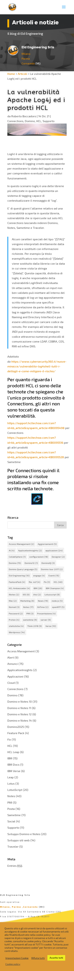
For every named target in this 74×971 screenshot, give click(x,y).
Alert (10, 657)
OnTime (42, 607)
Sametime (14, 815)
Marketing (27, 600)
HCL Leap (13, 752)
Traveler (12, 846)
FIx (47, 582)
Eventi (53, 575)
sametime (30, 619)
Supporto (48, 121)
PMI (30, 613)
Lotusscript (52, 594)
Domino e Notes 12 (19, 714)
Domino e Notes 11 (19, 708)
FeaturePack (17, 582)
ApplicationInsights (30, 550)
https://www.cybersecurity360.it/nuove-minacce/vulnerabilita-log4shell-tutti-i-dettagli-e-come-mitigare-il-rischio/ (36, 366)
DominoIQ (48, 563)
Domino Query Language (23, 569)
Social (11, 821)
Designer (58, 556)
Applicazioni (15, 676)
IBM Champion (55, 588)
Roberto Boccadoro (23, 116)
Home (11, 73)
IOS (26, 594)
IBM (38, 588)
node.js (57, 600)
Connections (15, 121)
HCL (38, 121)
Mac (13, 600)
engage (39, 575)
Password (16, 613)
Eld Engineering (19, 575)
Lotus (11, 783)
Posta (11, 808)
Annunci (12, 663)
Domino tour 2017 (52, 569)
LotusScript (14, 789)
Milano (26, 53)
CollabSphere (17, 556)
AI (12, 550)
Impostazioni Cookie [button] (17, 958)
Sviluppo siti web (18, 840)
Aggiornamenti (47, 544)
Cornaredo (28, 63)
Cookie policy (12, 964)
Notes (28, 607)
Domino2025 (15, 726)
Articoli (22, 73)
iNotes (14, 594)
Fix (9, 739)
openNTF (58, 607)
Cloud (11, 682)
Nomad (14, 607)
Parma (26, 58)
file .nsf (34, 582)
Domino (30, 121)
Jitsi (37, 594)
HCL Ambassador (19, 588)
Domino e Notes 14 (19, 720)
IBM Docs (13, 764)
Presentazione (46, 613)
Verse (50, 626)
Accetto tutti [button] (56, 957)
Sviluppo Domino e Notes (23, 834)
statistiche (16, 626)
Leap (10, 777)
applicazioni (54, 550)
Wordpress (17, 632)
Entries (14, 865)
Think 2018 (34, 626)
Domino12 (31, 563)
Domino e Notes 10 (19, 701)
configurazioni (38, 556)
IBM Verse (13, 771)
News (43, 600)
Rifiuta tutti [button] (38, 958)
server (46, 619)
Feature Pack (15, 733)
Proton (14, 619)
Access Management (21, 544)
